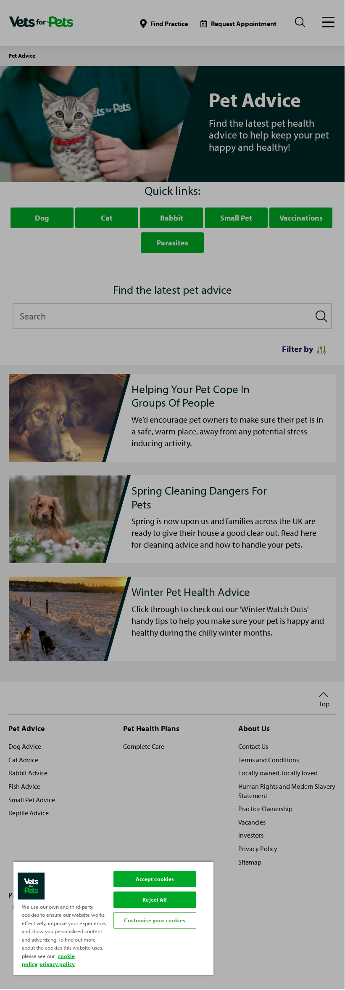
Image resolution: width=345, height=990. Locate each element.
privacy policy (57, 964)
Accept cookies (155, 879)
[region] (113, 918)
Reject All (154, 899)
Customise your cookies (154, 920)
